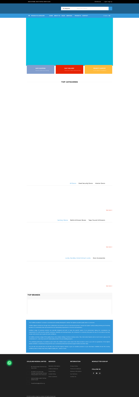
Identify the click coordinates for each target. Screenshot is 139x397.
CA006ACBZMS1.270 (87, 207)
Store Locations (53, 376)
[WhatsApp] (9, 362)
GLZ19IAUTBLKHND (103, 283)
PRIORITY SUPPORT (99, 68)
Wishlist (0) (97, 1)
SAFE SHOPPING (40, 68)
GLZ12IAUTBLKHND (87, 283)
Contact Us (73, 376)
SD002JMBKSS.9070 (70, 207)
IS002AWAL (36, 207)
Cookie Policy (52, 374)
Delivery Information (75, 371)
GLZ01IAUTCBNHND (53, 283)
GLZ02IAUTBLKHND (36, 283)
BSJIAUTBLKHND (70, 283)
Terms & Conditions (75, 368)
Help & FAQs (52, 371)
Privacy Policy (74, 366)
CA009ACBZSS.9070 (103, 207)
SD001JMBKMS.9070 (53, 207)
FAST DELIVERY (69, 68)
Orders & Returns (53, 368)
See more (108, 210)
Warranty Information (54, 366)
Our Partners (73, 374)
